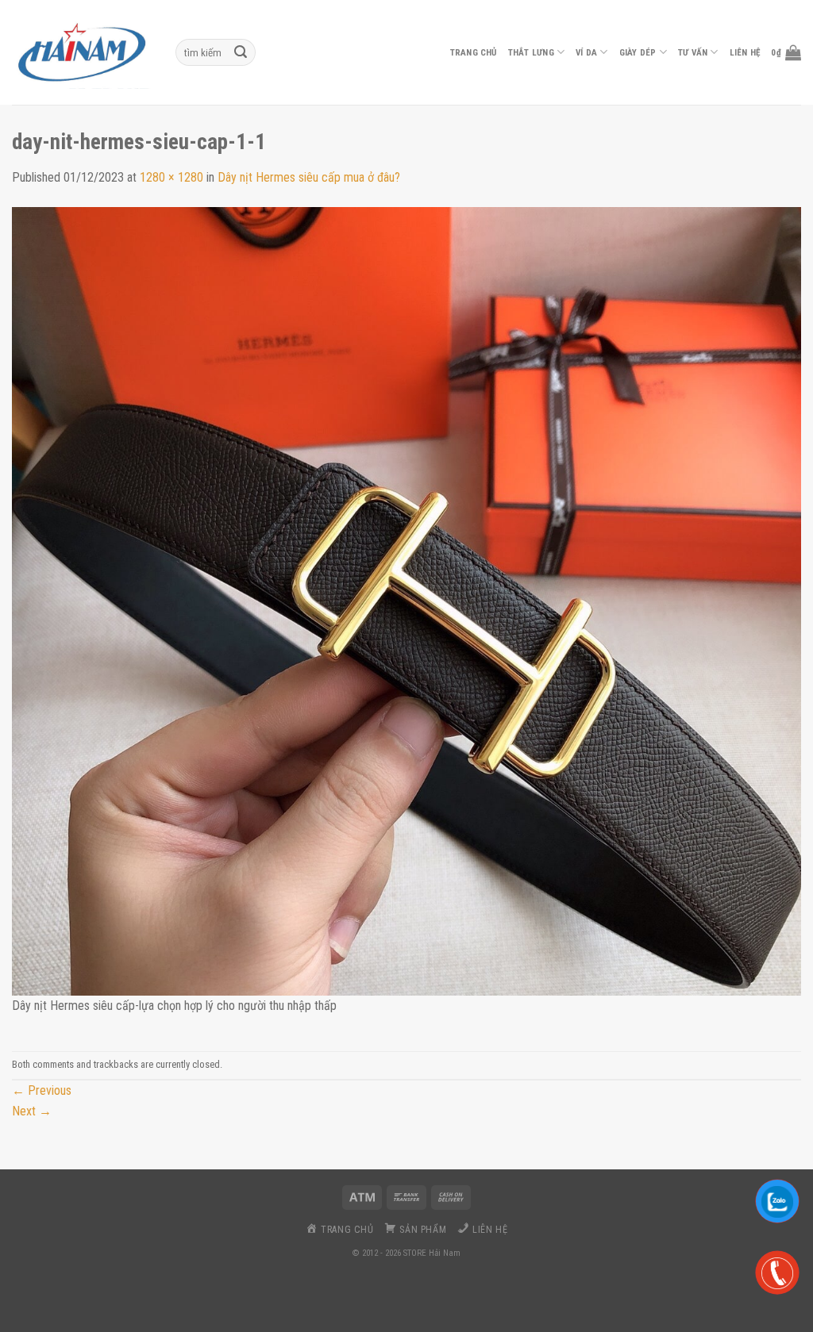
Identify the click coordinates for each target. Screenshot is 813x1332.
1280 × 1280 (171, 177)
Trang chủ (473, 53)
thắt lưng (531, 53)
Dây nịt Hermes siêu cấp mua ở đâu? (309, 177)
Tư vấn (692, 53)
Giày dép (638, 53)
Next (32, 1111)
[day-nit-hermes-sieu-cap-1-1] (406, 600)
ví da (586, 53)
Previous (41, 1090)
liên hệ (745, 53)
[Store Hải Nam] (82, 52)
